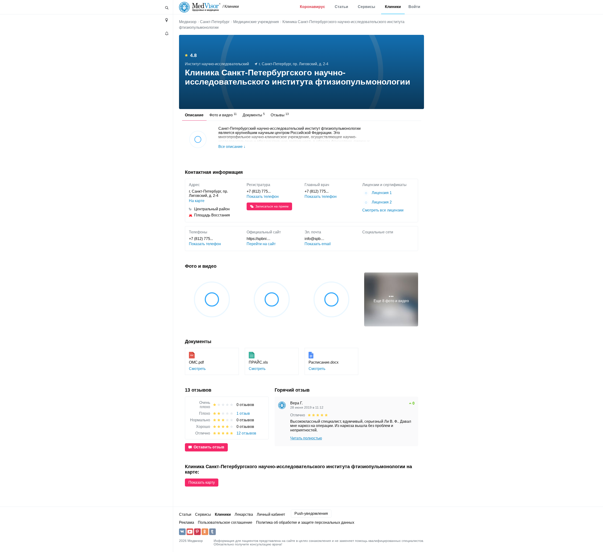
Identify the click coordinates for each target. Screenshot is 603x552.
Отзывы (280, 114)
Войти (414, 7)
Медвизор (187, 22)
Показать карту (201, 482)
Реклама (186, 522)
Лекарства (244, 514)
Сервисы (366, 7)
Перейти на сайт (261, 244)
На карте (196, 201)
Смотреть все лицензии (382, 210)
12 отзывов (246, 433)
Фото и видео (223, 114)
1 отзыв (243, 413)
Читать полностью (306, 438)
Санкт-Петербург (215, 22)
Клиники (393, 7)
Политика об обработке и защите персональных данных (305, 522)
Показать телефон (263, 197)
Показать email (318, 244)
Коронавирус (312, 7)
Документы (254, 114)
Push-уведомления (311, 513)
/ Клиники (231, 6)
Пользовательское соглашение (225, 522)
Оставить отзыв (209, 447)
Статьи (341, 7)
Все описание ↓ (231, 147)
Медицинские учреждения (256, 22)
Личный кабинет (271, 514)
